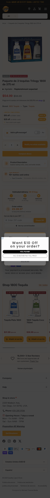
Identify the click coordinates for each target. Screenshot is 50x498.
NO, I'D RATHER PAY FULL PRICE (25, 256)
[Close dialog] (2, 238)
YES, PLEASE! (25, 252)
